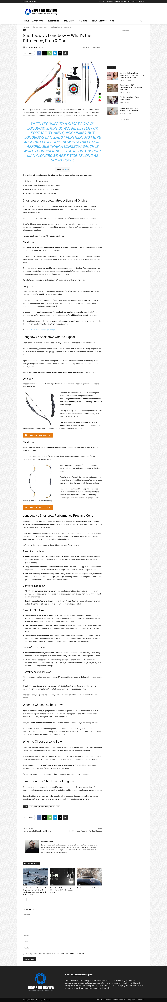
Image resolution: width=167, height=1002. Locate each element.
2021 (30, 806)
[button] (141, 21)
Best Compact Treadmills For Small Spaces (86, 831)
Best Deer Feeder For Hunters (43, 330)
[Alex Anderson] (24, 47)
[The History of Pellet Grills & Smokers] (89, 876)
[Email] (60, 53)
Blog (29, 27)
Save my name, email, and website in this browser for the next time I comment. (55, 954)
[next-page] (27, 899)
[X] (44, 53)
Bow (35, 806)
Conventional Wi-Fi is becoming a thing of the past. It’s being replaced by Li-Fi (62, 890)
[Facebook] (39, 53)
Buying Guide (43, 806)
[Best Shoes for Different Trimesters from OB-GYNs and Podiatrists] (112, 88)
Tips (58, 806)
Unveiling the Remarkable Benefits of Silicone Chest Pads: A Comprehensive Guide (132, 75)
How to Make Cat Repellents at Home (37, 831)
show (66, 169)
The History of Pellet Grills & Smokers (89, 888)
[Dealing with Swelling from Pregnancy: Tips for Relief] (112, 111)
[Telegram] (55, 53)
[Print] (65, 53)
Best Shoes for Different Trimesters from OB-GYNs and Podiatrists (131, 87)
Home (25, 27)
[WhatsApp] (49, 53)
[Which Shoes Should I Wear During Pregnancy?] (112, 100)
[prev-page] (24, 899)
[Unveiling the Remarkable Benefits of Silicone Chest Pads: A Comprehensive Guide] (112, 76)
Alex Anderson (32, 47)
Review (52, 806)
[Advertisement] (100, 11)
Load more (125, 119)
